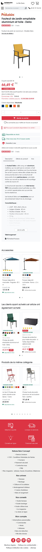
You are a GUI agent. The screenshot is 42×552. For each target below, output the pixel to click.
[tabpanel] (21, 202)
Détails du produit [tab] (22, 159)
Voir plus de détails (7, 33)
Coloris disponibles (12, 103)
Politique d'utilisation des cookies (17, 548)
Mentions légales (10, 545)
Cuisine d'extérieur (21, 490)
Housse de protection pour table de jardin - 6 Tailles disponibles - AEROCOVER (30, 340)
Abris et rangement (21, 493)
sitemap (33, 548)
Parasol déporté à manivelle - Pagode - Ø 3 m (10, 282)
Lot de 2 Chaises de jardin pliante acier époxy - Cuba (9, 394)
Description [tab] (8, 159)
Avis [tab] (32, 159)
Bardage (22, 482)
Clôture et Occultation (21, 484)
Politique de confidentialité (27, 545)
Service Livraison (21, 454)
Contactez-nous (21, 465)
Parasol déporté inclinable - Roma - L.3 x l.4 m (30, 282)
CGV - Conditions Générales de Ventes (22, 457)
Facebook (13, 540)
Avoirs (21, 525)
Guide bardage (21, 504)
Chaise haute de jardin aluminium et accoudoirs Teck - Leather (30, 394)
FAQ (21, 468)
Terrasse (21, 479)
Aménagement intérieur (22, 487)
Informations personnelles (21, 520)
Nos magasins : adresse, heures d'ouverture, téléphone (21, 471)
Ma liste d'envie (21, 534)
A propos (22, 460)
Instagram (29, 540)
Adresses (22, 528)
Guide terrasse (22, 501)
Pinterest (23, 540)
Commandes (21, 523)
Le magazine (21, 509)
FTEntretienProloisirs (12, 239)
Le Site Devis (20, 3)
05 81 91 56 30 (35, 8)
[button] (19, 77)
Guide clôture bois (21, 506)
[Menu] (2, 8)
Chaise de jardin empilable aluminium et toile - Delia (10, 342)
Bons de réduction (22, 531)
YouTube (18, 540)
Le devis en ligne (21, 512)
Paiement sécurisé (22, 463)
